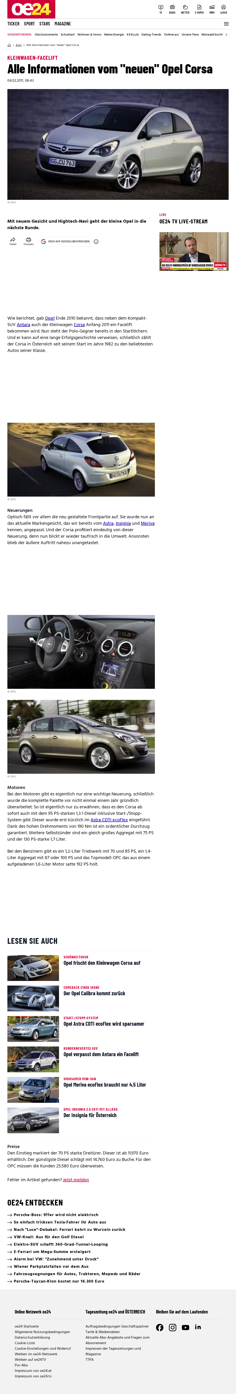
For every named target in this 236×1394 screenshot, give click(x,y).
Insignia (123, 523)
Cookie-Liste (25, 1343)
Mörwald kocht (212, 35)
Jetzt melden (76, 1180)
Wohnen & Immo (89, 35)
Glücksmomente (46, 35)
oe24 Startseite (27, 1327)
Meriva (148, 523)
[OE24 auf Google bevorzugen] (96, 241)
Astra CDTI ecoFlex (109, 820)
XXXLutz (133, 35)
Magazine (63, 23)
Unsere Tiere (190, 35)
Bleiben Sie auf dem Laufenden (182, 1311)
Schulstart (68, 35)
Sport (29, 23)
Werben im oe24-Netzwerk (36, 1354)
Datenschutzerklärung (32, 1338)
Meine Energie (114, 35)
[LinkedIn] (198, 1327)
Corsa (79, 325)
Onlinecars (171, 35)
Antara (23, 325)
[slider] (182, 263)
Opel (50, 318)
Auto (19, 45)
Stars (44, 23)
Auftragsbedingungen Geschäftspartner (117, 1327)
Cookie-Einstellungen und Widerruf (43, 1349)
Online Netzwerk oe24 (33, 1311)
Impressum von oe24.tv (33, 1376)
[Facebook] (159, 1327)
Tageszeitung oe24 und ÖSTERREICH (115, 1311)
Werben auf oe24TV (30, 1360)
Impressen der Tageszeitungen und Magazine (113, 1351)
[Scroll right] (226, 35)
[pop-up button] (214, 263)
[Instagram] (172, 1327)
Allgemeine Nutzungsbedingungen (42, 1332)
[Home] (9, 45)
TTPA (90, 1360)
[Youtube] (185, 1327)
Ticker (13, 23)
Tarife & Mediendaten (103, 1332)
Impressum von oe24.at (33, 1371)
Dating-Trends (151, 35)
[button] (167, 263)
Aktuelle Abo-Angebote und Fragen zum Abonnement (118, 1340)
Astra (108, 523)
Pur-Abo (21, 1365)
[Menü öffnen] (225, 23)
